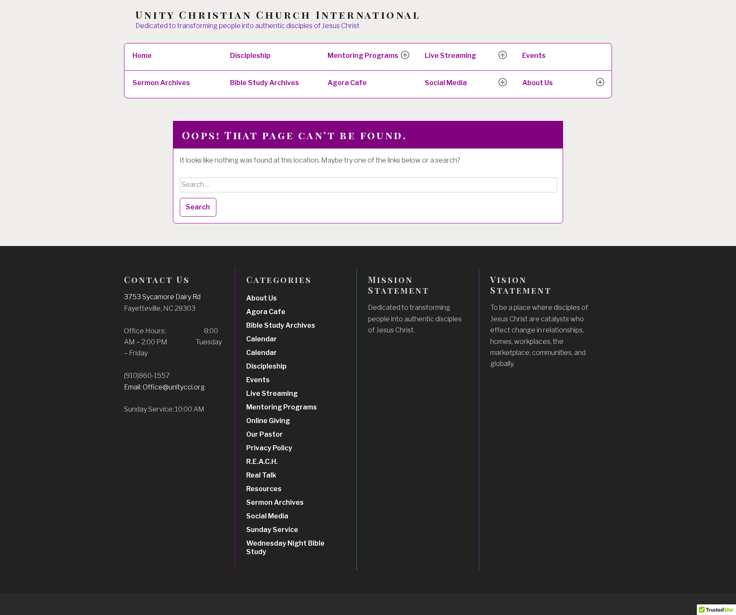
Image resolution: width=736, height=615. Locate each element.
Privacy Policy (269, 448)
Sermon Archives (161, 83)
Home (142, 55)
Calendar (261, 339)
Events (534, 55)
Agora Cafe (347, 83)
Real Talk (261, 475)
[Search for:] (369, 184)
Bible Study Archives (264, 83)
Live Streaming (450, 55)
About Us (537, 83)
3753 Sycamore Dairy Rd (162, 297)
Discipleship (250, 55)
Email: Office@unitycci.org (164, 387)
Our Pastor (264, 434)
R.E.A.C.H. (262, 462)
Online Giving (268, 421)
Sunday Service (272, 530)
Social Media (446, 83)
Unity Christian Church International (277, 14)
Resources (264, 489)
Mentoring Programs (363, 55)
